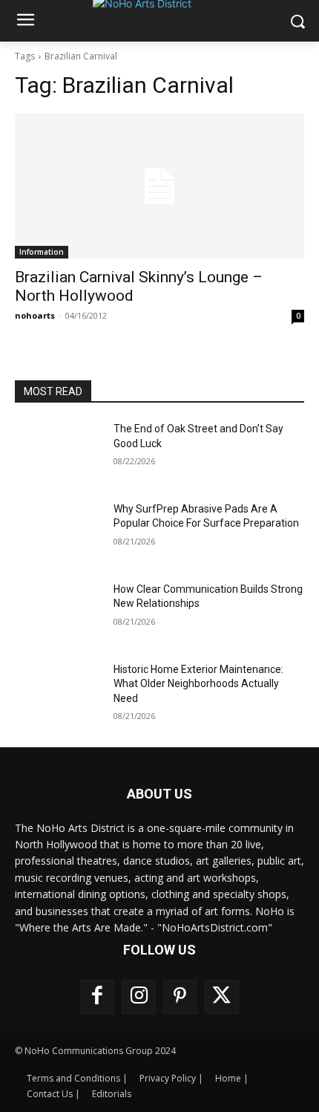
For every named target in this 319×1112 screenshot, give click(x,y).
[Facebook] (97, 997)
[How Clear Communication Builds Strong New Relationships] (58, 612)
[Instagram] (139, 997)
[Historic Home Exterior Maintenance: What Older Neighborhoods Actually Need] (58, 693)
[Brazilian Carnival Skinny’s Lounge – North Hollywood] (159, 186)
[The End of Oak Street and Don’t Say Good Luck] (58, 452)
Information (41, 252)
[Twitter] (222, 997)
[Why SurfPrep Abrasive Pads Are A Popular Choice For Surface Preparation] (58, 532)
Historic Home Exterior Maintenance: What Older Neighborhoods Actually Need (198, 683)
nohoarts (35, 315)
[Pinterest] (180, 997)
